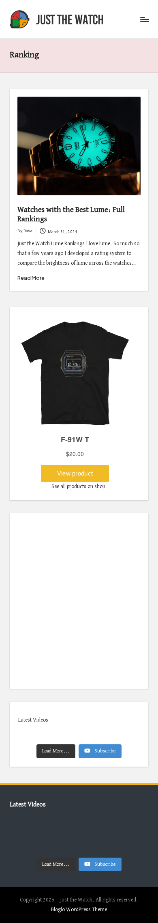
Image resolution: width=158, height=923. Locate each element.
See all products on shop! (79, 486)
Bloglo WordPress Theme (79, 909)
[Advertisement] (79, 601)
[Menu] (144, 19)
